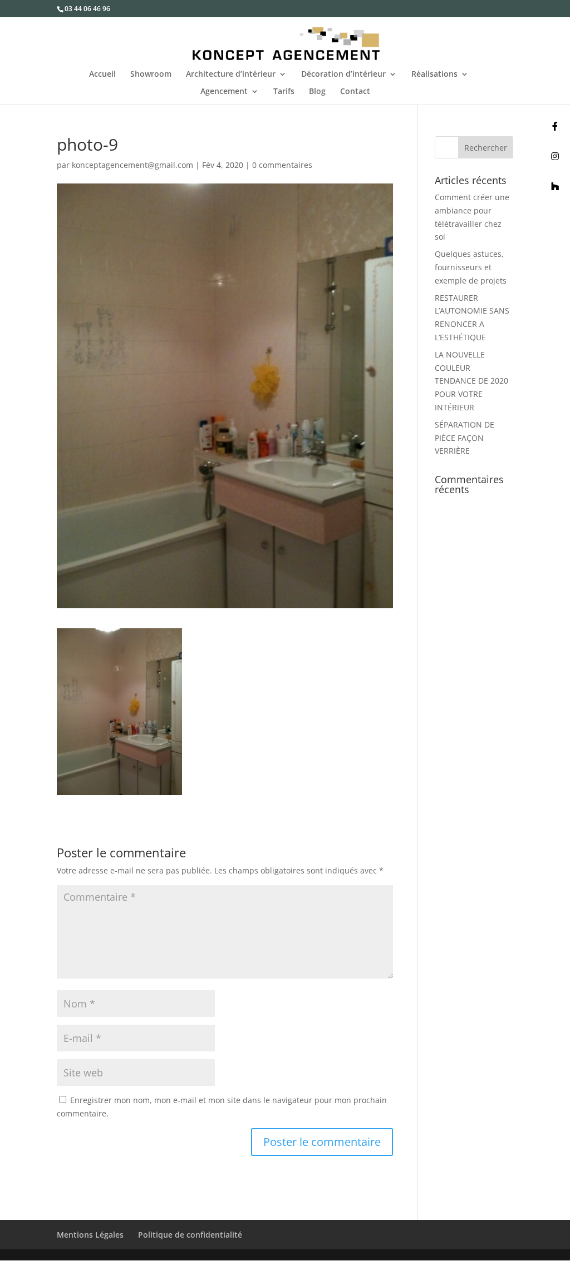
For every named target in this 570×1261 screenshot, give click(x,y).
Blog (317, 91)
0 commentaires (282, 165)
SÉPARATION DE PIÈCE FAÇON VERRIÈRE (464, 437)
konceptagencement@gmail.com (132, 165)
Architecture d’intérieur (231, 74)
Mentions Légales (90, 1234)
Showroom (150, 74)
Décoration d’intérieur (343, 74)
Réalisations (434, 74)
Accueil (102, 74)
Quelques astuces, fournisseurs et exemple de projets (471, 267)
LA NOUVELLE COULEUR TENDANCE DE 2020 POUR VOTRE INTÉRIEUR (471, 381)
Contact (355, 91)
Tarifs (283, 91)
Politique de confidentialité (190, 1234)
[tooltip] (555, 126)
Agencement (224, 91)
